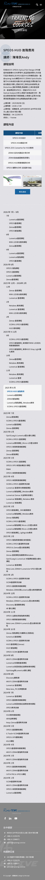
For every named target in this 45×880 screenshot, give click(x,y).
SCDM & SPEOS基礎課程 (19, 324)
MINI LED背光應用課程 (18, 242)
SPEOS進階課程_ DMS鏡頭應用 (18, 510)
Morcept (27, 876)
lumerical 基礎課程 (13, 636)
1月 (7, 302)
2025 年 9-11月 (10, 331)
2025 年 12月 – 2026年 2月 (15, 283)
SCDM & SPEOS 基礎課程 (16, 439)
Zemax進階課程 (12, 417)
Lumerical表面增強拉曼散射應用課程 (20, 666)
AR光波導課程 (11, 718)
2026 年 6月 (8, 264)
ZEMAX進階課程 (13, 399)
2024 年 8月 (8, 673)
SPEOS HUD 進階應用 (15, 391)
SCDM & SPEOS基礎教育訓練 (17, 543)
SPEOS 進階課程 (12, 268)
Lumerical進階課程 (16, 257)
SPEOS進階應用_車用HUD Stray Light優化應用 (25, 350)
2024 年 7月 (8, 692)
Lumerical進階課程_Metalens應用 (20, 402)
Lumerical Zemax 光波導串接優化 (19, 495)
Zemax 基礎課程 (15, 290)
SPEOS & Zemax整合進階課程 (18, 547)
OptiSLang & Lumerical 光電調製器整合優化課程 (23, 559)
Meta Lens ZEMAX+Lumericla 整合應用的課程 (23, 624)
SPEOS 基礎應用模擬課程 (16, 586)
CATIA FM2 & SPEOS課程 (16, 774)
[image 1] (13, 181)
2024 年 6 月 (8, 711)
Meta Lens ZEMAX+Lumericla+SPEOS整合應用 (24, 569)
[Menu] (41, 4)
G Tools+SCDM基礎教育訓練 (17, 733)
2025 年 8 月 (10, 387)
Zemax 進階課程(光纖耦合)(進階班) (20, 633)
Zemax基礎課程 (15, 227)
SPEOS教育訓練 (12, 707)
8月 (7, 234)
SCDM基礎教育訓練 (14, 582)
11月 (8, 370)
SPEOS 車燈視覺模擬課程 (16, 446)
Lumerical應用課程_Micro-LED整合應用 (22, 443)
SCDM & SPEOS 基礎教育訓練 (18, 484)
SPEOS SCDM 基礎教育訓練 (17, 651)
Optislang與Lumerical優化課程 (18, 670)
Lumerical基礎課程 (16, 219)
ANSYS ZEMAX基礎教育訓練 (17, 659)
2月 (7, 316)
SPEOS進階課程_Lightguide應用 (19, 532)
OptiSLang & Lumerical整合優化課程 (21, 435)
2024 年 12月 (9, 593)
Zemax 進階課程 (12, 517)
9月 (7, 249)
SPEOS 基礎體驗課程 (14, 729)
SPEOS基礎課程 (15, 223)
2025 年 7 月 (8, 413)
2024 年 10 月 (9, 629)
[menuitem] (36, 4)
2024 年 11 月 (9, 611)
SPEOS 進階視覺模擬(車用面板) (18, 540)
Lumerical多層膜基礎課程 (16, 663)
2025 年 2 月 (8, 536)
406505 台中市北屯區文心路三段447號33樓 (22, 833)
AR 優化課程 (11, 608)
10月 (8, 355)
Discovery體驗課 (12, 677)
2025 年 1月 (8, 574)
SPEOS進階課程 (15, 230)
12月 (8, 286)
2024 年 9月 (8, 655)
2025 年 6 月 (8, 431)
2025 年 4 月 (8, 476)
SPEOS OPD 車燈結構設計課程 (18, 465)
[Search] (36, 4)
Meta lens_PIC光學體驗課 (16, 689)
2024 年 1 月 (8, 777)
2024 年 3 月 (8, 755)
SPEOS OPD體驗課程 (14, 737)
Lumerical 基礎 (15, 378)
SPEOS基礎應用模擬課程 (16, 748)
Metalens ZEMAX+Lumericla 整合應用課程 (23, 600)
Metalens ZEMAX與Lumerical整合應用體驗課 (24, 589)
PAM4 (8, 469)
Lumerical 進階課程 (14, 502)
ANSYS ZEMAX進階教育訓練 (17, 752)
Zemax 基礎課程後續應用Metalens (19, 555)
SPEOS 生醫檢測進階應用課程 (18, 615)
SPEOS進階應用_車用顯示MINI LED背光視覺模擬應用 (25, 344)
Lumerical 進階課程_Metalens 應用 (20, 499)
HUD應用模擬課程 (13, 715)
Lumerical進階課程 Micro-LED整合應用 (21, 525)
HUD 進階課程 (11, 648)
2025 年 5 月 (8, 457)
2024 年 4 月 (8, 744)
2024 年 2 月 (8, 762)
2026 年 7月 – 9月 (11, 212)
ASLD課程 (10, 741)
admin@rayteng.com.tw (16, 842)
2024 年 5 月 (8, 725)
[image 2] (33, 182)
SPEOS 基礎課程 (12, 272)
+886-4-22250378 (13, 836)
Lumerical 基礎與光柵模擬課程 (18, 487)
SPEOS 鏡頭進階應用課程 (16, 619)
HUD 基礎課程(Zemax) (15, 644)
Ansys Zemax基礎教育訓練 (16, 722)
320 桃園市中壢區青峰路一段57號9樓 (20, 857)
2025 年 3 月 (8, 506)
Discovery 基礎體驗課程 (15, 604)
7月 (7, 215)
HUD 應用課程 (14, 328)
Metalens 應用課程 (16, 305)
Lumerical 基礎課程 (17, 298)
